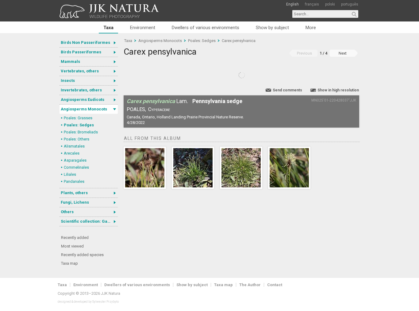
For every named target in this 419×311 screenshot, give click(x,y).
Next (343, 53)
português (349, 4)
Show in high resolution (338, 90)
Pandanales (74, 181)
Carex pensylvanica (239, 40)
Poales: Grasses (78, 118)
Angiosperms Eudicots (82, 99)
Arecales (71, 153)
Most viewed (72, 246)
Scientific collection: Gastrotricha (89, 221)
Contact (274, 284)
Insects (68, 80)
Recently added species (82, 254)
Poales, (136, 109)
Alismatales (74, 146)
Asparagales (75, 160)
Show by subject (272, 27)
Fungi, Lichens (75, 202)
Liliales (70, 174)
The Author (250, 284)
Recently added (75, 237)
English (292, 4)
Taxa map (69, 263)
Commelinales (76, 167)
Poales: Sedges (79, 125)
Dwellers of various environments (205, 27)
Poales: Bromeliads (81, 132)
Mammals (70, 61)
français (312, 4)
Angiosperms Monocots (84, 109)
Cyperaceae (159, 109)
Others (67, 211)
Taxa (108, 27)
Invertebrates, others (81, 90)
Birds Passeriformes (81, 52)
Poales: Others (76, 139)
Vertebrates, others (80, 71)
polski (330, 4)
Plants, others (74, 192)
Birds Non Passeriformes (85, 42)
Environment (142, 27)
